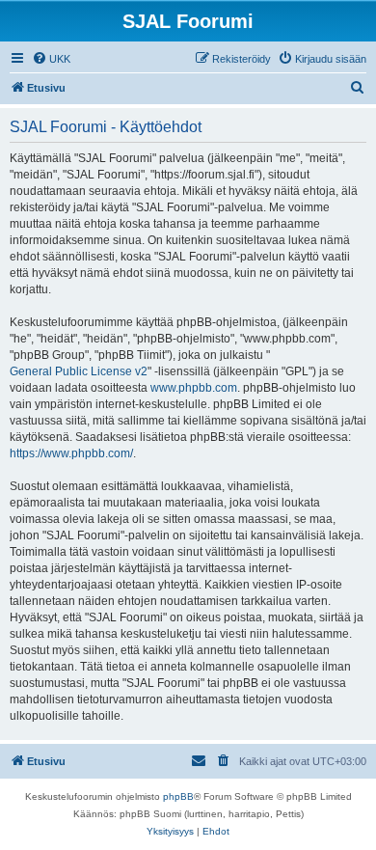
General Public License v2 (79, 371)
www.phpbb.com (193, 388)
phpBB (178, 796)
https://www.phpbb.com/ (71, 453)
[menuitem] (51, 58)
